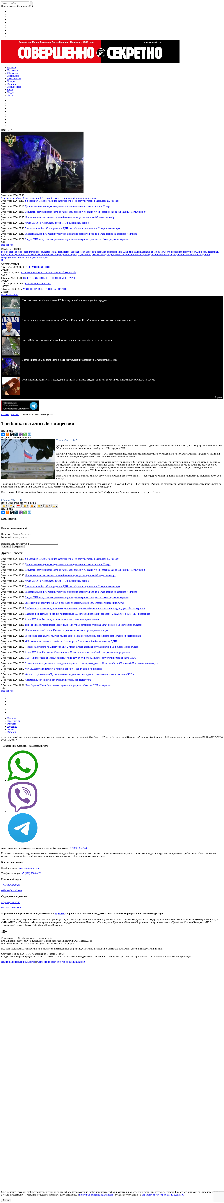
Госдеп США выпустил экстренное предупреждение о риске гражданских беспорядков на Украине (76, 239)
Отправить (18, 547)
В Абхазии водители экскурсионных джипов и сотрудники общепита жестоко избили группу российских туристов (85, 608)
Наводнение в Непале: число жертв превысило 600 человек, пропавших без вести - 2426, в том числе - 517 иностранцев (87, 613)
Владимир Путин (132, 251)
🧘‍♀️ (55, 506)
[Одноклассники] (7, 434)
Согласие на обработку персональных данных (61, 961)
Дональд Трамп (149, 251)
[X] (12, 434)
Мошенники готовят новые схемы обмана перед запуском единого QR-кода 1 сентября (70, 217)
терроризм (62, 254)
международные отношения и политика (122, 254)
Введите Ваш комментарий (15, 543)
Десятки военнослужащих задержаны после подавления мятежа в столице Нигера (67, 206)
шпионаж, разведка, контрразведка (104, 251)
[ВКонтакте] (3, 434)
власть (161, 251)
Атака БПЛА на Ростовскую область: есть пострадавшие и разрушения (62, 619)
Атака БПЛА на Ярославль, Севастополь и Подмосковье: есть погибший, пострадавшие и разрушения (78, 652)
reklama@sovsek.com (11, 890)
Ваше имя (6, 534)
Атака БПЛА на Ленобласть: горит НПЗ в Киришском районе (57, 222)
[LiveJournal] (16, 434)
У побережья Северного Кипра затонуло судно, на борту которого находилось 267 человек (72, 200)
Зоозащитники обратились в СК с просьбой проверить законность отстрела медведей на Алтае (74, 603)
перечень (60, 913)
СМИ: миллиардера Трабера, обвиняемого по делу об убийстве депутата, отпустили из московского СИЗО (80, 657)
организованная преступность (181, 251)
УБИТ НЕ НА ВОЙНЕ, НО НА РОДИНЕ (45, 289)
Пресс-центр (13, 721)
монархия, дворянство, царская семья (66, 251)
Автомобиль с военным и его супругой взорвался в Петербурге (58, 679)
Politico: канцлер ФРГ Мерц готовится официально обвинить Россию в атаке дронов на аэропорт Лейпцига (81, 233)
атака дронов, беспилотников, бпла (27, 251)
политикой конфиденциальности (96, 1194)
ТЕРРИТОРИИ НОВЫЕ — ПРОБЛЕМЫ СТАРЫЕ (49, 278)
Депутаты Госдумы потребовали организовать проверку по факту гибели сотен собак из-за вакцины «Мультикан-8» (85, 211)
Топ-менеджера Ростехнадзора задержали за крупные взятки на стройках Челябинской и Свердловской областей (83, 624)
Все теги (5, 260)
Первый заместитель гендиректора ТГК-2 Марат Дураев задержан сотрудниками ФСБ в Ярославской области (82, 646)
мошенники (192, 254)
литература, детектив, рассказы (84, 254)
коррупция (204, 254)
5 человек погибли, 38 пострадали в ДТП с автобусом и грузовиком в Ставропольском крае (49, 198)
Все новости (7, 244)
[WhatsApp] (25, 434)
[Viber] (21, 434)
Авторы (11, 729)
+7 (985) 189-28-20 (77, 848)
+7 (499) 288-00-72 (31, 873)
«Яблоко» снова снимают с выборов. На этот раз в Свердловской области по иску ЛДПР (71, 641)
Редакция (12, 726)
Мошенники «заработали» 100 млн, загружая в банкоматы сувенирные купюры (66, 630)
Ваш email (6, 537)
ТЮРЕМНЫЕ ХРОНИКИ (38, 267)
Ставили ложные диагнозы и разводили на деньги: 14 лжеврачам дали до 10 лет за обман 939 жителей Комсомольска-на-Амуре (91, 663)
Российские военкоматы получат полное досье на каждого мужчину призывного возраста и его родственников (83, 635)
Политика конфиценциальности (18, 961)
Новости (11, 718)
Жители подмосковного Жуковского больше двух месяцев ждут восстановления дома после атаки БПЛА (79, 674)
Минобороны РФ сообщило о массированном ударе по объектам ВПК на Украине (67, 685)
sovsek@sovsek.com (29, 868)
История (11, 732)
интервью (44, 257)
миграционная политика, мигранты (20, 257)
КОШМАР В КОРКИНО (38, 283)
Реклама (11, 723)
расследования (151, 254)
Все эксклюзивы (9, 294)
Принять (6, 1200)
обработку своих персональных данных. (163, 1194)
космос (5, 251)
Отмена (5, 547)
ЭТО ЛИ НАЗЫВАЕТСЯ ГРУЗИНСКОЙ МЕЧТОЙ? (48, 272)
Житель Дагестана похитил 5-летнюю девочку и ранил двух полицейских (63, 668)
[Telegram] (29, 434)
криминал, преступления (172, 254)
